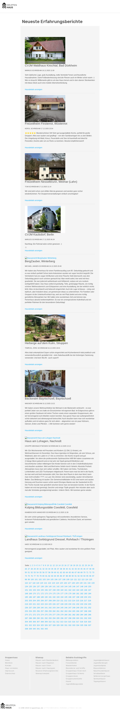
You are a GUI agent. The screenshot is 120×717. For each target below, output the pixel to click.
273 (38, 615)
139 (46, 587)
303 (89, 618)
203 (30, 601)
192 (54, 597)
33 (46, 569)
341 (38, 629)
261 (58, 611)
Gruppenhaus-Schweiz (75, 673)
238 (34, 608)
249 (77, 608)
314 (65, 622)
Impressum (9, 671)
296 (62, 618)
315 (69, 622)
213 (69, 601)
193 (58, 597)
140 (50, 587)
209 (54, 601)
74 (26, 576)
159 (58, 590)
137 (38, 587)
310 (50, 622)
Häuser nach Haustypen (45, 668)
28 (32, 569)
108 (63, 580)
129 (77, 583)
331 (65, 625)
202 (26, 601)
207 (46, 601)
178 (65, 594)
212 (65, 601)
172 (42, 594)
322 (30, 625)
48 (90, 569)
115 (90, 580)
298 (69, 618)
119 (37, 583)
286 (89, 615)
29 (35, 569)
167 (89, 590)
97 (93, 576)
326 (46, 625)
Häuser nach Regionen (45, 663)
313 (61, 622)
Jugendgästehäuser (101, 660)
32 (43, 569)
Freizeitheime (71, 663)
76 (32, 576)
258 (46, 611)
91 (76, 576)
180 (73, 594)
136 (34, 587)
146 (73, 587)
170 (34, 594)
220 (30, 604)
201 (89, 597)
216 (81, 601)
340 (34, 629)
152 (30, 590)
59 (52, 572)
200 (85, 597)
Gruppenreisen (72, 676)
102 (40, 580)
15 (62, 565)
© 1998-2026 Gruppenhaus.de (50, 708)
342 (42, 629)
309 (46, 622)
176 (58, 594)
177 (62, 594)
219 (26, 604)
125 (61, 583)
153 (34, 590)
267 (81, 611)
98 (26, 580)
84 (55, 576)
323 (34, 625)
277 (54, 615)
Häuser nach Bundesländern (47, 660)
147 (77, 587)
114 (86, 580)
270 (26, 615)
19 (74, 565)
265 (73, 611)
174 (50, 594)
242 (50, 608)
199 (81, 597)
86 (61, 576)
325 (42, 625)
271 (30, 615)
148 (81, 587)
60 (55, 572)
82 (49, 576)
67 (76, 572)
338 (26, 629)
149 (85, 587)
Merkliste (8, 663)
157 (50, 590)
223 (42, 604)
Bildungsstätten (72, 660)
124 (57, 583)
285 (85, 615)
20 (77, 565)
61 (58, 572)
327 (50, 625)
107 (59, 580)
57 (46, 572)
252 (89, 608)
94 (84, 576)
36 (55, 569)
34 (49, 569)
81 (46, 576)
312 (57, 622)
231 (73, 604)
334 (77, 625)
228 (62, 604)
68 (79, 572)
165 (81, 590)
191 (50, 597)
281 (69, 615)
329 (58, 625)
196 (69, 597)
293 (50, 618)
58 (49, 572)
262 (62, 611)
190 (46, 597)
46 (84, 569)
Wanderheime (71, 665)
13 (57, 565)
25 (92, 565)
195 (65, 597)
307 (38, 622)
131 (85, 583)
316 (73, 622)
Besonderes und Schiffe (75, 668)
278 (58, 615)
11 (51, 565)
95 (87, 576)
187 (34, 597)
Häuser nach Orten (43, 665)
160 (62, 590)
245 (62, 608)
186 (30, 597)
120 (41, 583)
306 (34, 622)
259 (50, 611)
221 (34, 604)
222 (38, 604)
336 (85, 625)
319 (85, 622)
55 (41, 572)
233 (81, 604)
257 (42, 611)
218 (89, 601)
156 (46, 590)
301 (81, 618)
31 (41, 569)
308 (42, 622)
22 (83, 565)
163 (73, 590)
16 (65, 565)
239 (38, 608)
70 (84, 572)
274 (42, 615)
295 (58, 618)
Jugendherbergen (101, 663)
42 (73, 569)
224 (46, 604)
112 (79, 580)
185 (26, 597)
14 (60, 565)
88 (67, 576)
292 (46, 618)
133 (93, 583)
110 (71, 580)
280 (65, 615)
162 (69, 590)
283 (77, 615)
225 (50, 604)
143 (62, 587)
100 (32, 580)
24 (89, 565)
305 (30, 622)
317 (77, 622)
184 (89, 594)
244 (58, 608)
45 (81, 569)
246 (65, 608)
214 (73, 601)
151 (26, 590)
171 (38, 594)
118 (33, 583)
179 (69, 594)
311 (54, 622)
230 (69, 604)
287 (26, 618)
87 (64, 576)
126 (65, 583)
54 (38, 572)
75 (29, 576)
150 (89, 587)
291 (42, 618)
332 (69, 625)
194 (62, 597)
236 (26, 608)
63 (64, 572)
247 (69, 608)
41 (70, 569)
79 (41, 576)
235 (89, 604)
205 (38, 601)
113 (83, 580)
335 (81, 625)
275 (46, 615)
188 (38, 597)
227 (58, 604)
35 (52, 569)
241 (46, 608)
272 (34, 615)
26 (26, 569)
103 (44, 580)
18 (71, 565)
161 (65, 590)
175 (54, 594)
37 (58, 569)
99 (29, 580)
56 (43, 572)
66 (73, 572)
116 (26, 583)
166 (85, 590)
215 (77, 601)
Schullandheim (99, 673)
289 (34, 618)
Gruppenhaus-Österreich (76, 671)
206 (42, 601)
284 (81, 615)
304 (26, 622)
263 (65, 611)
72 (90, 572)
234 (85, 604)
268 (85, 611)
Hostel (68, 681)
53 (35, 572)
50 (26, 572)
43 (76, 569)
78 (38, 576)
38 (61, 569)
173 (46, 594)
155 (42, 590)
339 (30, 629)
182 (81, 594)
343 (46, 629)
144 (65, 587)
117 (30, 583)
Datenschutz (10, 673)
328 (54, 625)
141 (54, 587)
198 (77, 597)
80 (43, 576)
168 (26, 594)
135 (30, 587)
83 (52, 576)
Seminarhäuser (100, 679)
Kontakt (8, 665)
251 (85, 608)
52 (32, 572)
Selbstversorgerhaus (102, 676)
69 (81, 572)
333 (73, 625)
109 (67, 580)
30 (38, 569)
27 (29, 569)
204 (34, 601)
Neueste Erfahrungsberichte (47, 671)
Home (7, 660)
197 (73, 597)
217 (85, 601)
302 (85, 618)
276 (50, 615)
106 (56, 580)
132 (89, 583)
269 (89, 611)
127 (69, 583)
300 (77, 618)
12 (54, 565)
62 (61, 572)
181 (77, 594)
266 (77, 611)
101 (36, 580)
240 (42, 608)
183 (85, 594)
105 (52, 580)
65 (70, 572)
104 (48, 580)
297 (65, 618)
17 (68, 565)
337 (89, 625)
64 (67, 572)
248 (73, 608)
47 (87, 569)
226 (54, 604)
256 (38, 611)
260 (54, 611)
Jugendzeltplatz (100, 665)
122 (49, 583)
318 (81, 622)
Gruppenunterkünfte (74, 679)
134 (26, 587)
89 (70, 576)
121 (45, 583)
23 (86, 565)
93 (81, 576)
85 (58, 576)
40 (67, 569)
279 (62, 615)
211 (61, 601)
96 (90, 576)
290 (38, 618)
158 (54, 590)
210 (58, 601)
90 (73, 576)
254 (30, 611)
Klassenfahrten (100, 668)
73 (93, 572)
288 (30, 618)
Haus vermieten (11, 668)
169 (30, 594)
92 (79, 576)
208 (50, 601)
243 (54, 608)
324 (38, 625)
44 (79, 569)
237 (30, 608)
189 (42, 597)
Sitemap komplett (42, 673)
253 (26, 611)
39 (64, 569)
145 (69, 587)
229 (65, 604)
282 (73, 615)
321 (26, 625)
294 (54, 618)
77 (35, 576)
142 (58, 587)
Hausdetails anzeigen (33, 89)
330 (62, 625)
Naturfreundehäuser (102, 671)
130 (81, 583)
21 (80, 565)
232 (77, 604)
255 (34, 611)
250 (81, 608)
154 (38, 590)
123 (53, 583)
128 (73, 583)
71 (87, 572)
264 (69, 611)
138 (42, 587)
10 (48, 565)
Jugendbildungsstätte (74, 684)
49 (93, 569)
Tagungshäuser (100, 681)
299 (73, 618)
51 (29, 572)
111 (75, 580)
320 (89, 622)
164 (77, 590)
